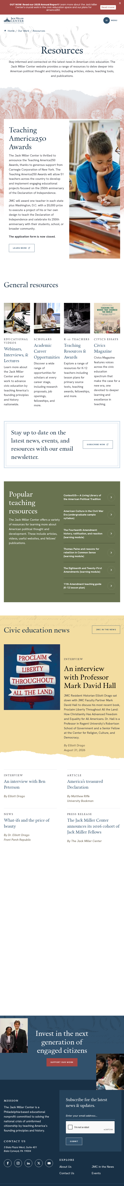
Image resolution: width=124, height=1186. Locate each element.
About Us (65, 1167)
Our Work (23, 31)
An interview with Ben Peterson (24, 784)
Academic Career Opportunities (47, 351)
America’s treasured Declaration (85, 784)
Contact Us (66, 1173)
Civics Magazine (103, 348)
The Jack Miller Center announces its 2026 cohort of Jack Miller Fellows (93, 826)
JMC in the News (103, 1167)
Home (11, 31)
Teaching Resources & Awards (75, 351)
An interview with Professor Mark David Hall (90, 676)
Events (96, 1173)
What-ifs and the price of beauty (26, 823)
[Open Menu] (106, 20)
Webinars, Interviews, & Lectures (16, 354)
